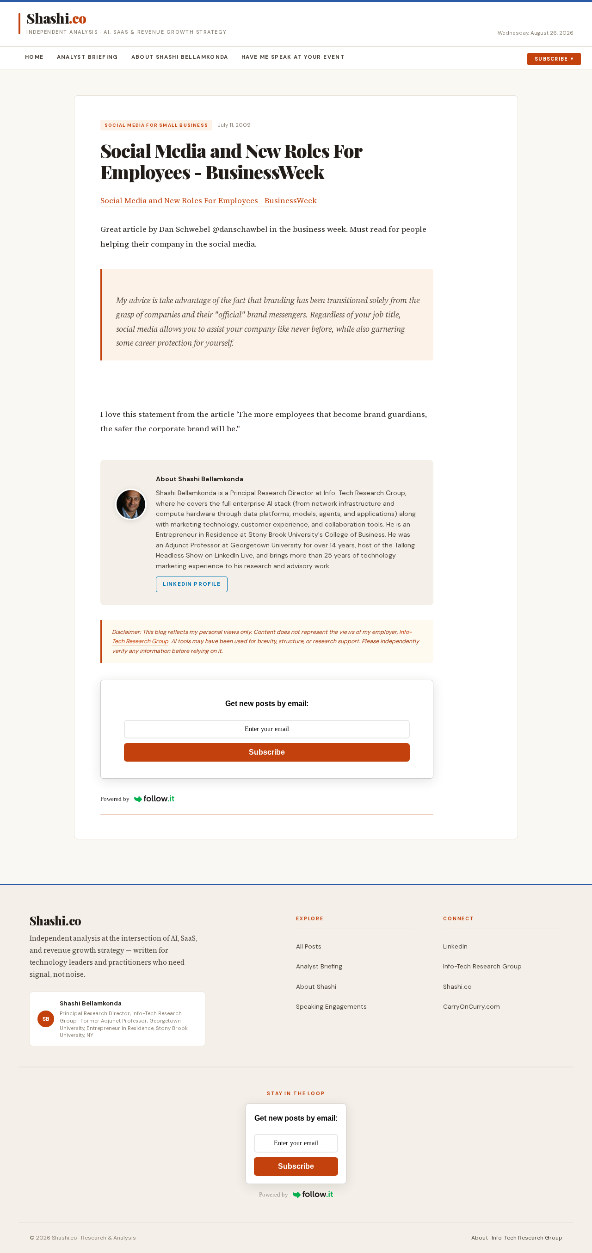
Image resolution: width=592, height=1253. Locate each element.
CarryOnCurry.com (471, 1007)
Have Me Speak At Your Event (293, 57)
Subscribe (551, 59)
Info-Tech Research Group (482, 966)
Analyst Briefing (87, 57)
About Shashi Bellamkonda (179, 57)
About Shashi (316, 987)
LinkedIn (455, 946)
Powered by (115, 798)
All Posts (308, 946)
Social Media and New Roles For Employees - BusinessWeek (208, 200)
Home (34, 57)
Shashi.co (457, 987)
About (479, 1237)
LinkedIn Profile (192, 584)
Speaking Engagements (331, 1007)
